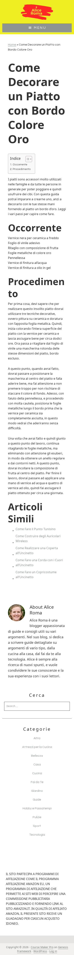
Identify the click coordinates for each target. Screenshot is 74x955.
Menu (40, 28)
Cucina (37, 773)
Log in (53, 951)
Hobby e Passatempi (37, 808)
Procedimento (22, 169)
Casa (37, 764)
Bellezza (37, 755)
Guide (37, 799)
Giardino (37, 790)
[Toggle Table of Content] (27, 159)
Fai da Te (37, 782)
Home (12, 44)
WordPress (40, 951)
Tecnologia (37, 834)
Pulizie (37, 817)
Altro (37, 738)
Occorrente (20, 164)
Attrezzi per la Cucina (37, 746)
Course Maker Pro (42, 947)
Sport (37, 825)
